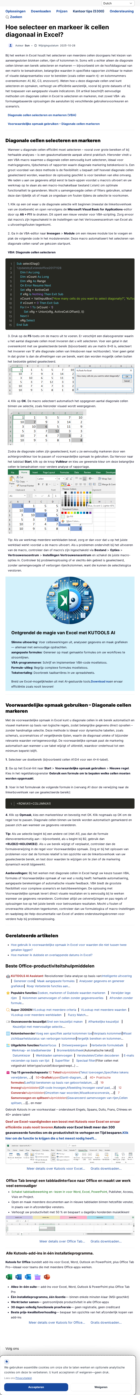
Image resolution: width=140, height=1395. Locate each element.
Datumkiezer (21, 1055)
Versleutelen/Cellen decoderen (98, 1055)
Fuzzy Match (76, 1015)
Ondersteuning (122, 11)
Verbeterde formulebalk (107, 1045)
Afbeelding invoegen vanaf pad (88, 1087)
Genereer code (24, 981)
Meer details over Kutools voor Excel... (56, 1168)
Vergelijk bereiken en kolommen (99, 1038)
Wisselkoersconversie (94, 1093)
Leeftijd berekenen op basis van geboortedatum (58, 1082)
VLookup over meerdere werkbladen (36, 1015)
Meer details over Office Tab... (62, 1241)
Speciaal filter (85, 1060)
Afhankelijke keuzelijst (103, 1021)
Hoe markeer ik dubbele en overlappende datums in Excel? (51, 955)
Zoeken (16, 17)
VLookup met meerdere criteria (54, 1010)
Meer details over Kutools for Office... (57, 1322)
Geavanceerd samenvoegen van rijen (92, 1098)
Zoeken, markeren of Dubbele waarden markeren (71, 993)
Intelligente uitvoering (117, 976)
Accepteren (36, 1387)
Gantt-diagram (71, 1077)
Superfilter (62, 1060)
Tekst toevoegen (91, 1072)
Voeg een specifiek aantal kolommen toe (64, 1033)
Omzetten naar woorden (62, 1093)
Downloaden (41, 11)
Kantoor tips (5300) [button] (88, 11)
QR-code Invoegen (53, 1087)
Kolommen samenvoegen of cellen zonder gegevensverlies (62, 998)
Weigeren (100, 1387)
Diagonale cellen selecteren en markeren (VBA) (42, 115)
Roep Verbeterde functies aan (47, 986)
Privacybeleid (23, 1378)
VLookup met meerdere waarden (103, 1010)
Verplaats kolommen (107, 1033)
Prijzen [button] (61, 11)
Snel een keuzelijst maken (65, 1021)
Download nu (100, 681)
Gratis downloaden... (106, 1168)
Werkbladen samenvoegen (54, 1055)
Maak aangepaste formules (56, 981)
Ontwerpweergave (74, 1045)
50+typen (48, 1077)
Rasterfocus (48, 1045)
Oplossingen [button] (15, 11)
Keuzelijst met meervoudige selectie (37, 1026)
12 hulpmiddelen (64, 1072)
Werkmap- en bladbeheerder (31, 1050)
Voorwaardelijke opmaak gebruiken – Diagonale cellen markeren (54, 124)
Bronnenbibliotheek (70, 1050)
